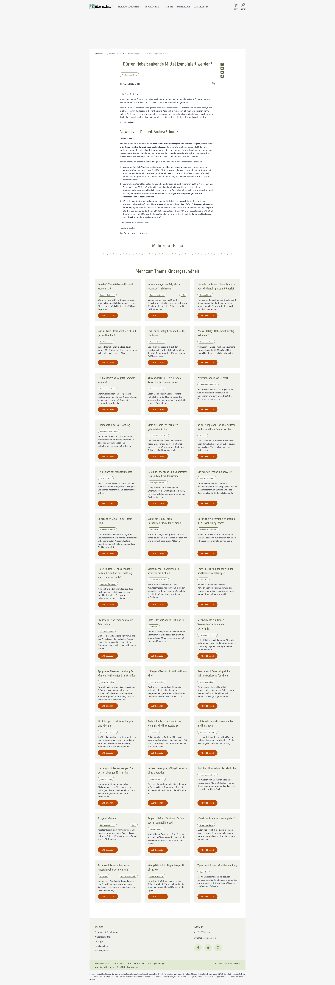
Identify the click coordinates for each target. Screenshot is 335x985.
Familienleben (183, 6)
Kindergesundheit (152, 6)
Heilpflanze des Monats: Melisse (115, 471)
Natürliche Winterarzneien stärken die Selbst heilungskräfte (216, 521)
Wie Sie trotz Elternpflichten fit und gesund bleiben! (117, 333)
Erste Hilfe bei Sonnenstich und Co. (166, 620)
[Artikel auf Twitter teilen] (222, 68)
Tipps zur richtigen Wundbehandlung (217, 865)
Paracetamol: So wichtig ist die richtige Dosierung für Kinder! (213, 673)
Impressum (139, 963)
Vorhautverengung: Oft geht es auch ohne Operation (167, 770)
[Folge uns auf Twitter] (208, 948)
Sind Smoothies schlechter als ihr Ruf (217, 768)
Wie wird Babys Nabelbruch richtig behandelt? (215, 333)
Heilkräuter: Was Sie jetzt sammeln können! (116, 380)
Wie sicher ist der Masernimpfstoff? (216, 818)
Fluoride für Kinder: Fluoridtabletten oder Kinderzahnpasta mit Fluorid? (216, 286)
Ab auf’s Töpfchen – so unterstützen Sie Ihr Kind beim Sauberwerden (216, 427)
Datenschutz (118, 963)
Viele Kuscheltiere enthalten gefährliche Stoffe (163, 427)
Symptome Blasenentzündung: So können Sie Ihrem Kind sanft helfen (117, 673)
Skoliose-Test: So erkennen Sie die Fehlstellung (115, 622)
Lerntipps (169, 6)
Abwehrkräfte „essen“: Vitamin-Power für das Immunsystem (165, 380)
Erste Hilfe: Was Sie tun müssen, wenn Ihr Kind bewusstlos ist (165, 723)
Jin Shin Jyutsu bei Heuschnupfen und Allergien (116, 723)
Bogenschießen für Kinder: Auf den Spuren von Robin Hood (166, 820)
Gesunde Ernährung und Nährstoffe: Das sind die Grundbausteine (167, 474)
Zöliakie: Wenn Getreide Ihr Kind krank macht (115, 286)
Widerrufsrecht (102, 963)
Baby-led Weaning (107, 818)
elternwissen (100, 53)
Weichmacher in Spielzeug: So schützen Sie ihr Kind (163, 571)
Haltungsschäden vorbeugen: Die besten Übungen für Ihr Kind (115, 770)
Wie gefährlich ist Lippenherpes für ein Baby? (166, 867)
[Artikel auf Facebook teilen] (222, 64)
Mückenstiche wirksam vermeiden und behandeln (215, 723)
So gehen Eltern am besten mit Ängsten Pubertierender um (114, 867)
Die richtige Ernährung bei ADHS (214, 471)
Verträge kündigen (156, 963)
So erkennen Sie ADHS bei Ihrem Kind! (115, 521)
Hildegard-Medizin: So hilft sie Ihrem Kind (167, 673)
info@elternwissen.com (205, 937)
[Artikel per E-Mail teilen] (222, 72)
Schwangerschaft (202, 6)
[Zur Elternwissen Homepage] (101, 6)
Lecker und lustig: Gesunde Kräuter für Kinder (166, 333)
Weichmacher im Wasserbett (212, 378)
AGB (129, 963)
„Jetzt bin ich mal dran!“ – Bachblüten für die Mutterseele (164, 521)
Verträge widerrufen (104, 967)
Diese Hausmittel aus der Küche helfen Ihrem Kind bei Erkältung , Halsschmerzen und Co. (115, 573)
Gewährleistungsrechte (128, 967)
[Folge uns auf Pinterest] (218, 948)
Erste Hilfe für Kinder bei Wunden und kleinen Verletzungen (215, 571)
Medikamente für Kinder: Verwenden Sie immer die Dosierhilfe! (211, 624)
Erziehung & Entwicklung (129, 6)
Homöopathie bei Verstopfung (114, 424)
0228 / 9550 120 (202, 932)
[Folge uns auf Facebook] (198, 948)
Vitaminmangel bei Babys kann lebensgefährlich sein (164, 286)
